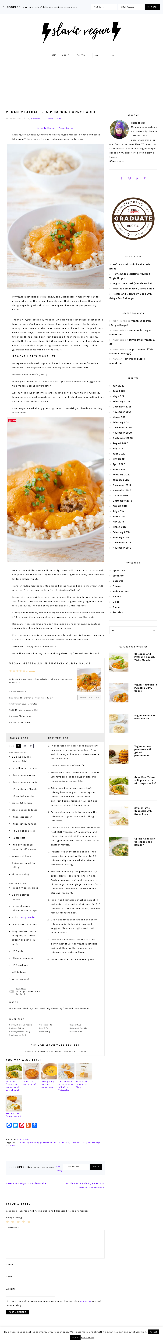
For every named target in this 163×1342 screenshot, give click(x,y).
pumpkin (61, 1142)
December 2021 (122, 406)
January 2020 (121, 479)
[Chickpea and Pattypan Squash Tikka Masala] (118, 663)
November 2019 (122, 490)
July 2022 (118, 385)
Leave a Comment (54, 118)
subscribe (86, 1301)
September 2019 (122, 500)
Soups (116, 607)
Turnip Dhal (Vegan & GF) (29, 1082)
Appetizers (119, 570)
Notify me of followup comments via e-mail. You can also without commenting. (53, 1303)
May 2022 (118, 396)
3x (31, 746)
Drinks (116, 586)
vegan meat (90, 1142)
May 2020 (119, 459)
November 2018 (122, 547)
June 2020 (119, 453)
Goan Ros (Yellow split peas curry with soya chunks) (13, 1085)
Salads (117, 596)
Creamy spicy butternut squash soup (47, 1084)
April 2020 (119, 464)
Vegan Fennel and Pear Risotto (145, 717)
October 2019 (120, 495)
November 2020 (122, 432)
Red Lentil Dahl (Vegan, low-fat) (13, 1114)
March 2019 (120, 526)
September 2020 (123, 438)
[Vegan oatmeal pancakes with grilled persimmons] (118, 755)
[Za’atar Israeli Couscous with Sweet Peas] (118, 817)
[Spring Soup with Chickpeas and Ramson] (118, 847)
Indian (53, 1142)
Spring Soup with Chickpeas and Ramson (144, 841)
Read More (87, 1337)
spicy (68, 1142)
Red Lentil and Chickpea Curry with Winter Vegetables (65, 1085)
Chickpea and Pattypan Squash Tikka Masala (144, 657)
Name (10, 1264)
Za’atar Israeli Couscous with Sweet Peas (143, 811)
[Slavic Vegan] (81, 46)
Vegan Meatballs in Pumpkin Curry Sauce (145, 687)
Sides (116, 601)
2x (25, 746)
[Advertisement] (81, 84)
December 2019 (122, 485)
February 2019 (121, 532)
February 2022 (121, 401)
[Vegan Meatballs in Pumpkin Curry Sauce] (118, 693)
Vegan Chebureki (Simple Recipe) (133, 283)
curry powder (27, 917)
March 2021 (119, 417)
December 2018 (122, 542)
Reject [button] (75, 1337)
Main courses (23, 1139)
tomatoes (75, 1142)
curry (37, 1142)
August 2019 (120, 506)
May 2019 (118, 521)
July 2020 (119, 448)
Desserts (118, 581)
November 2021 (122, 411)
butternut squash (26, 1142)
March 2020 (120, 469)
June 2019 (119, 516)
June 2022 (119, 391)
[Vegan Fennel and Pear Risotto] (118, 724)
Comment (12, 1227)
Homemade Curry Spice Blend (81, 1084)
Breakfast (118, 575)
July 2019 (118, 511)
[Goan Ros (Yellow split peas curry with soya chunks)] (118, 786)
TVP (82, 1142)
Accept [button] (153, 1332)
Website (11, 1288)
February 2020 (122, 474)
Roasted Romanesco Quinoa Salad (133, 288)
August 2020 (120, 443)
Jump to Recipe (46, 128)
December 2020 (122, 427)
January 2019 (121, 537)
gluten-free (44, 1142)
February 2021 (121, 422)
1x (18, 746)
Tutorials (118, 612)
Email (10, 1276)
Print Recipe (66, 128)
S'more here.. (117, 161)
